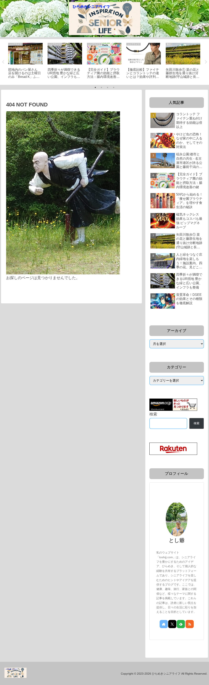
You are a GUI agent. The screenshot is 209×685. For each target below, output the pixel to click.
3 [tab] (108, 87)
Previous (3, 62)
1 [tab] (95, 87)
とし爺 (177, 540)
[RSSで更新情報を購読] (190, 624)
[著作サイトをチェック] (164, 624)
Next (206, 62)
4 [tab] (114, 87)
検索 (153, 414)
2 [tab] (101, 87)
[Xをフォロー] (172, 624)
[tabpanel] (25, 61)
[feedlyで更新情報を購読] (181, 624)
